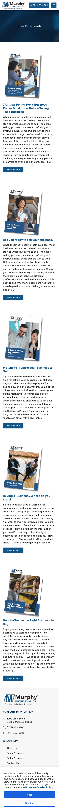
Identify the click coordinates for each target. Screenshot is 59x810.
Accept (29, 794)
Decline (29, 803)
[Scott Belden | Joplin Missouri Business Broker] (27, 699)
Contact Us (13, 763)
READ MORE (13, 169)
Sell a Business (15, 758)
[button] (53, 5)
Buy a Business (15, 753)
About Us (12, 748)
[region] (29, 788)
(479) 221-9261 (39, 5)
